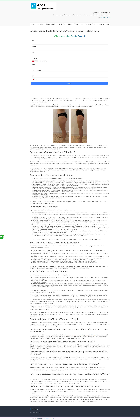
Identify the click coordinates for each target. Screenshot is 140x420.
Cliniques (70, 24)
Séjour (76, 24)
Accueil (33, 24)
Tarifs (81, 24)
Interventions (40, 24)
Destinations (62, 24)
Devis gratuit (101, 24)
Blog (107, 24)
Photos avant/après (90, 24)
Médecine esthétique (51, 24)
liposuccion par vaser (70, 335)
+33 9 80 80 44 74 (105, 17)
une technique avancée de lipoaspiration (89, 335)
